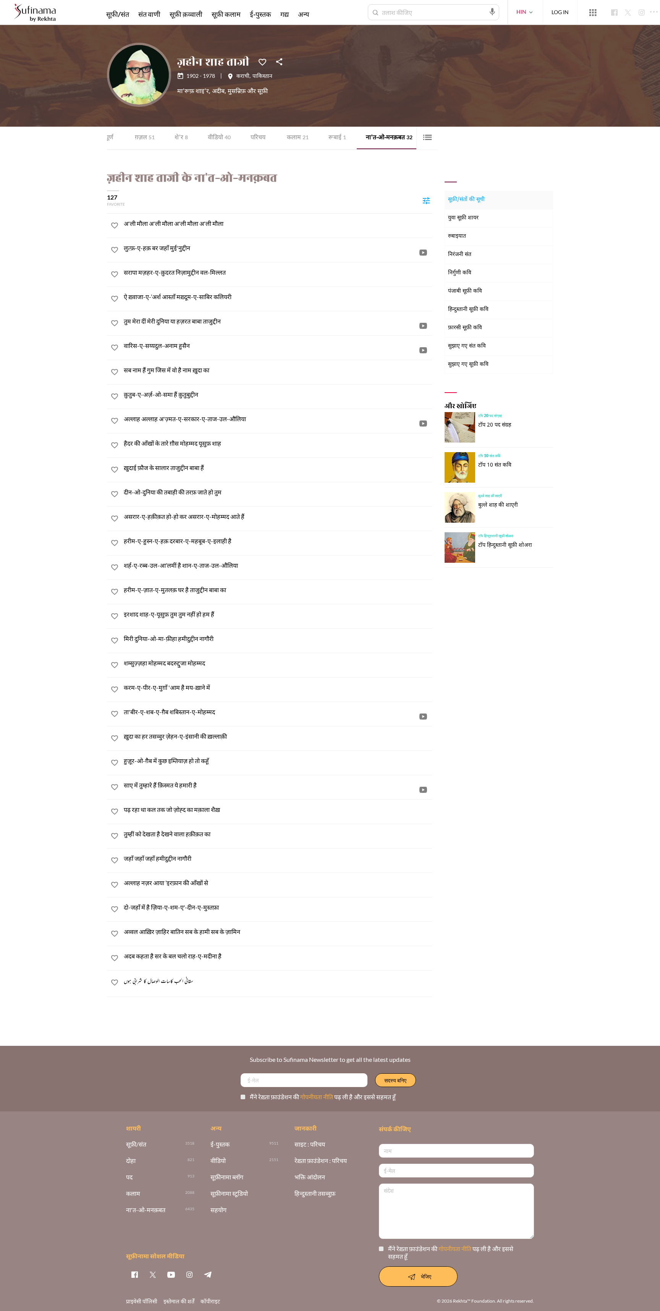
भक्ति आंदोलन (309, 1177)
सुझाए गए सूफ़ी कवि (468, 364)
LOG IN (560, 12)
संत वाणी (149, 14)
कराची (242, 76)
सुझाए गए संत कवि (467, 346)
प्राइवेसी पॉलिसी (141, 1301)
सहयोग (218, 1210)
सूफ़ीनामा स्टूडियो (229, 1193)
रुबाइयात (457, 236)
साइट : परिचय (309, 1144)
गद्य (284, 14)
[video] (423, 252)
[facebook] (134, 1274)
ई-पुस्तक (260, 14)
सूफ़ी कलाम (226, 14)
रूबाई (337, 138)
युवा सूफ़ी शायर (463, 218)
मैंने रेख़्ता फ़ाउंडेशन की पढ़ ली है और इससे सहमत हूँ (323, 1096)
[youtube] (171, 1274)
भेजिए (426, 1276)
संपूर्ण (107, 138)
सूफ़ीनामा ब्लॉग (226, 1177)
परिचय (258, 138)
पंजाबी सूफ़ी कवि (465, 291)
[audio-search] (492, 12)
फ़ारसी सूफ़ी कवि (465, 328)
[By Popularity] (426, 200)
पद (129, 1177)
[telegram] (208, 1274)
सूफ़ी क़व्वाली (186, 14)
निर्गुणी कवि (459, 273)
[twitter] (153, 1274)
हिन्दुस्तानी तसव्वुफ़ (314, 1193)
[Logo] (35, 13)
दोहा (131, 1161)
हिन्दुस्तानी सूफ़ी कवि (468, 309)
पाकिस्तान (262, 76)
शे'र (181, 138)
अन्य (303, 14)
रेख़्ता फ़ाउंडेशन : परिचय (320, 1161)
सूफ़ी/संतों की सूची (466, 199)
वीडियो (219, 138)
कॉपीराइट (210, 1301)
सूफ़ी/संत (117, 14)
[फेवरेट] (262, 61)
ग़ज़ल (145, 138)
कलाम (298, 138)
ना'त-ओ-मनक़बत (389, 138)
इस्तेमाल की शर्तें (178, 1301)
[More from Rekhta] (593, 12)
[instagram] (189, 1274)
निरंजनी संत (459, 254)
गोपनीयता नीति (317, 1096)
